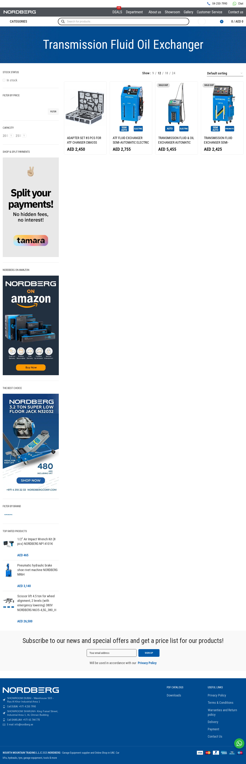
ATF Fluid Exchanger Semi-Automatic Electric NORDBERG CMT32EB (131, 142)
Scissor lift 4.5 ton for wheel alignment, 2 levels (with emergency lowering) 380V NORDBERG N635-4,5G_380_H (36, 603)
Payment (213, 729)
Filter (53, 111)
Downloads (174, 695)
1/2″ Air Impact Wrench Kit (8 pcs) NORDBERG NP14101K (36, 541)
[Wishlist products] (210, 21)
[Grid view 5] (199, 73)
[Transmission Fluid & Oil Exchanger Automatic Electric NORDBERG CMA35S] (177, 107)
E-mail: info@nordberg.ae (20, 724)
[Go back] (38, 44)
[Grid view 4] (191, 73)
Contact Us (215, 736)
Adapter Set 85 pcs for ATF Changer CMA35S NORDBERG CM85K (84, 142)
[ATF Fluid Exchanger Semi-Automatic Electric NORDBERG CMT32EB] (131, 107)
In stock (12, 80)
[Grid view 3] (184, 73)
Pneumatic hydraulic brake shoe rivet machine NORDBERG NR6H (37, 569)
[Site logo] (20, 12)
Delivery (213, 722)
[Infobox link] (217, 4)
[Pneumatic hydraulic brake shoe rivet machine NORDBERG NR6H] (9, 575)
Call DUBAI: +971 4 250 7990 (21, 706)
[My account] (201, 21)
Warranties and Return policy (222, 712)
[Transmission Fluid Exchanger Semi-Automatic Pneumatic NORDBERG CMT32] (222, 107)
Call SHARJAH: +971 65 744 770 (23, 719)
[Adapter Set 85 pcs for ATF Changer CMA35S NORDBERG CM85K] (85, 107)
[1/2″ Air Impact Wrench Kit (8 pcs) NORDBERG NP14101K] (9, 547)
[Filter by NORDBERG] (16, 514)
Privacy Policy (217, 695)
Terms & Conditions (220, 702)
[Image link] (31, 690)
